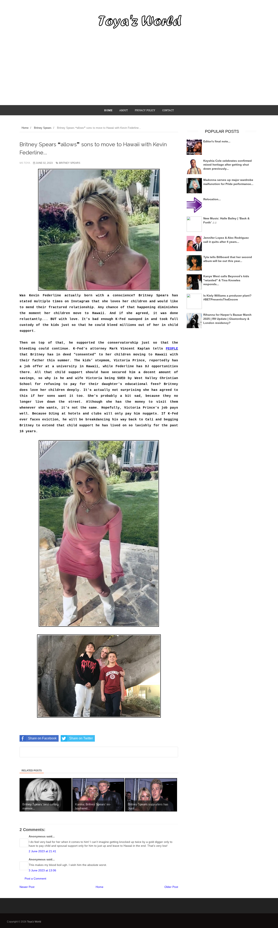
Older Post (171, 886)
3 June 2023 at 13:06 (42, 870)
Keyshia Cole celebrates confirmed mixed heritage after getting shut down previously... (227, 164)
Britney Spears (69, 163)
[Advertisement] (139, 74)
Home (99, 886)
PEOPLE (172, 349)
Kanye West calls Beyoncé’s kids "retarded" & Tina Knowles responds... (226, 280)
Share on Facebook (42, 738)
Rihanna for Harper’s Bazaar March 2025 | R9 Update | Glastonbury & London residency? (227, 318)
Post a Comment (35, 878)
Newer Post (27, 886)
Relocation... (212, 199)
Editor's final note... (216, 141)
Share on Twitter (81, 738)
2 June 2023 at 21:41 (42, 851)
